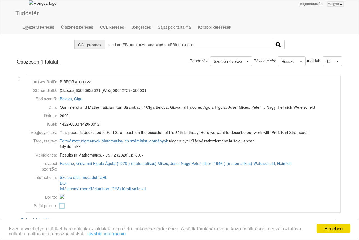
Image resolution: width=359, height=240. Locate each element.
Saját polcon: (45, 205)
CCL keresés (112, 27)
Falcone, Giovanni (76, 163)
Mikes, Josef (169, 163)
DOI (63, 183)
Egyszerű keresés (38, 27)
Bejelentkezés (311, 4)
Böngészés (141, 27)
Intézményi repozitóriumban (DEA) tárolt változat (103, 188)
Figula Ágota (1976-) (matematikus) (125, 163)
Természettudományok (80, 141)
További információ (106, 233)
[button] (332, 61)
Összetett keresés (77, 27)
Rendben (333, 228)
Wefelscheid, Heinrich (272, 163)
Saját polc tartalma (174, 27)
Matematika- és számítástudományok (135, 141)
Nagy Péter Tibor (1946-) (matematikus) (216, 163)
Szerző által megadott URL (83, 177)
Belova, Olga (71, 98)
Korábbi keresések (214, 27)
